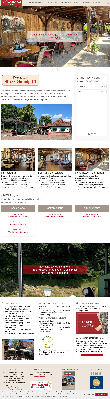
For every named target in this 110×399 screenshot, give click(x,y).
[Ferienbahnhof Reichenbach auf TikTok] (100, 373)
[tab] (52, 69)
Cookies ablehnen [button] (88, 394)
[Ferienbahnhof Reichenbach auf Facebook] (92, 373)
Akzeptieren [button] (101, 394)
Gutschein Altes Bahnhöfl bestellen (91, 355)
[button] (18, 159)
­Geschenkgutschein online (92, 338)
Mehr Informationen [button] (62, 396)
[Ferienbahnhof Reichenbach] (68, 380)
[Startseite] (26, 2)
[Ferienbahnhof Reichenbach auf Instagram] (96, 373)
